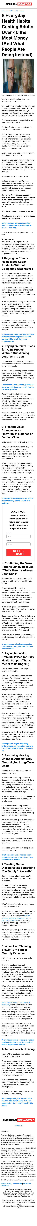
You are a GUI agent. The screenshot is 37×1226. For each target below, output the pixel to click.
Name (8, 533)
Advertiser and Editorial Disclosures (13, 11)
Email (8, 540)
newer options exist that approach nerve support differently (16, 918)
